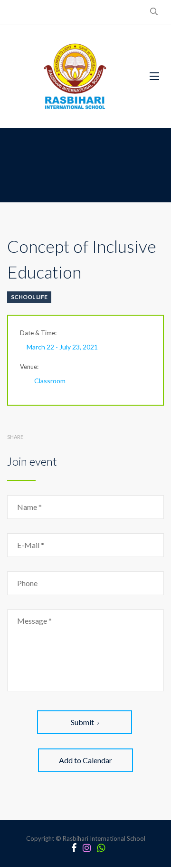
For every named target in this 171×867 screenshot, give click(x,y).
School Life (29, 296)
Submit (82, 722)
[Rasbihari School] (71, 76)
